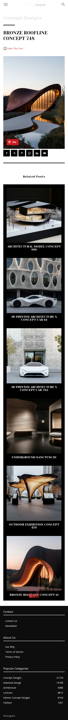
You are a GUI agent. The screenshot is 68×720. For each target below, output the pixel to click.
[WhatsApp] (29, 153)
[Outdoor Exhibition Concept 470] (34, 493)
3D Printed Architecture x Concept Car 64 (34, 318)
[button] (13, 48)
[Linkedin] (37, 153)
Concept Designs (22, 18)
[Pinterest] (21, 153)
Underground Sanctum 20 (34, 457)
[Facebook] (6, 153)
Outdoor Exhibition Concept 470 (34, 526)
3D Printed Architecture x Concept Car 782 (34, 388)
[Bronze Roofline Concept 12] (34, 563)
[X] (14, 153)
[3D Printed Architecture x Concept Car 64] (34, 285)
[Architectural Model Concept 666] (34, 215)
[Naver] (44, 153)
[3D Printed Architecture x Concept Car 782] (34, 355)
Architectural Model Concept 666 (34, 248)
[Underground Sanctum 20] (34, 426)
